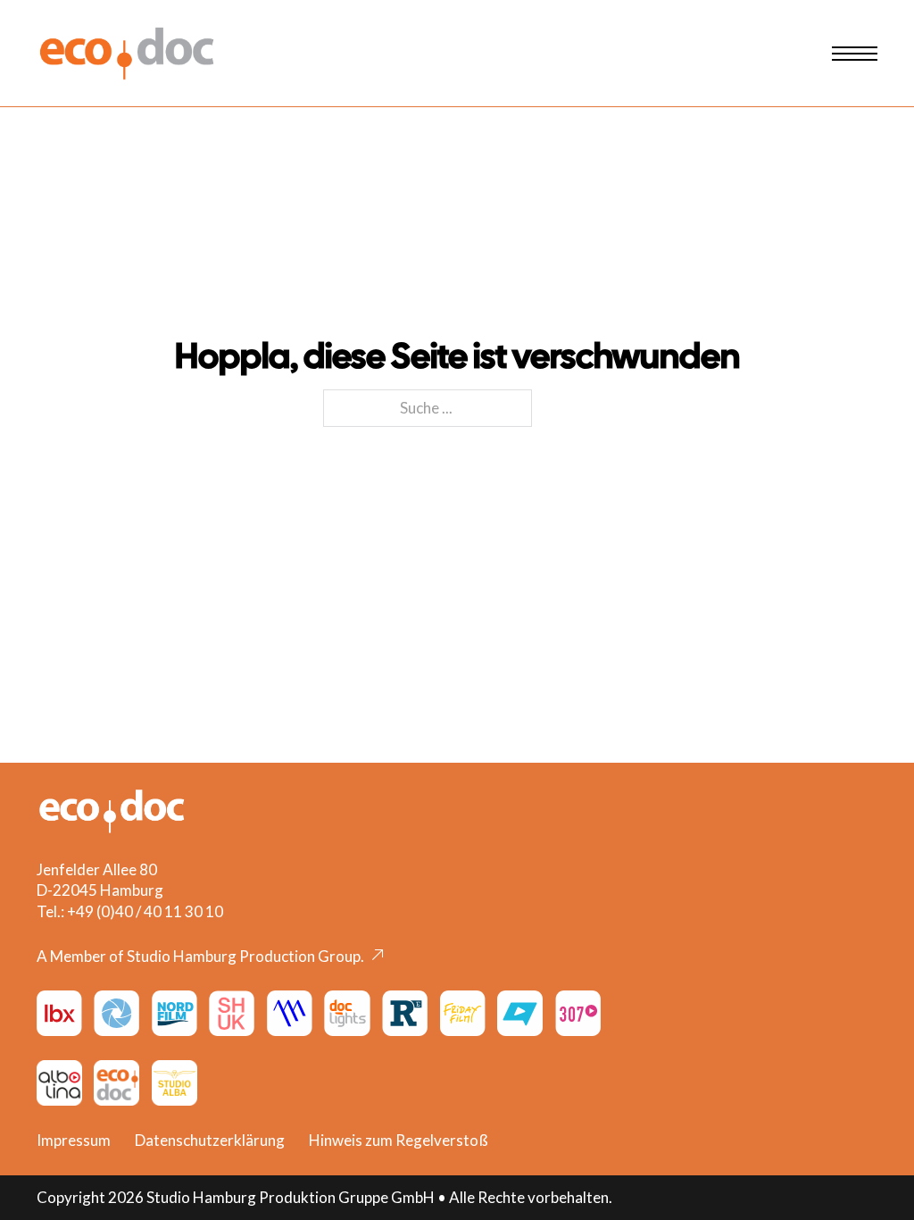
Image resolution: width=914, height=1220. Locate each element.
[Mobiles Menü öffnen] (854, 53)
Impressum (74, 1140)
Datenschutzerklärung (210, 1140)
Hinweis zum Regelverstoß (398, 1140)
